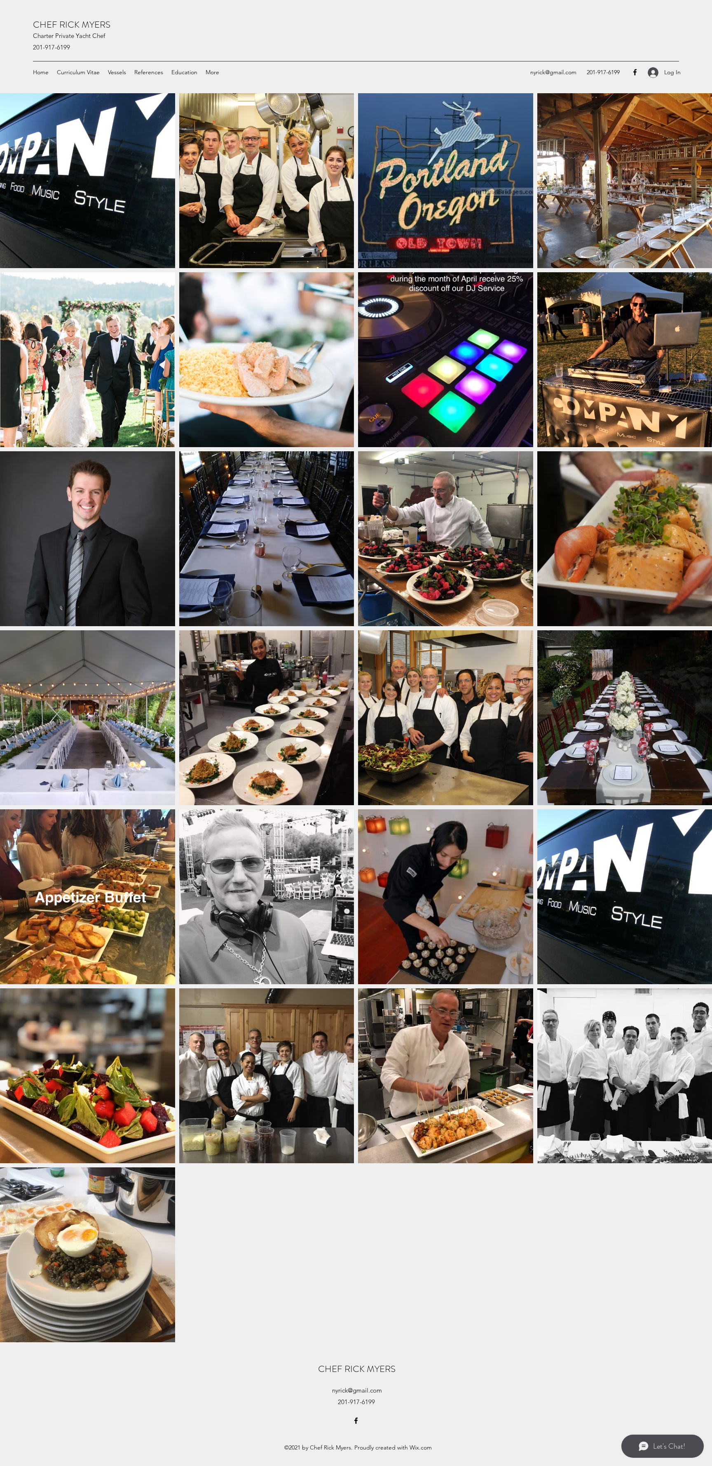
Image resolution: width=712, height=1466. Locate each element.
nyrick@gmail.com (553, 72)
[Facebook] (635, 72)
